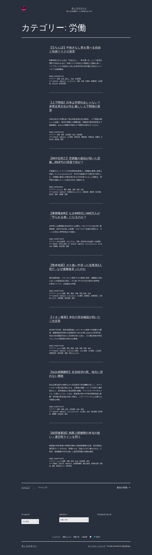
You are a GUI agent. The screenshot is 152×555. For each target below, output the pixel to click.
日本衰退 (68, 134)
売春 (78, 81)
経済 (82, 409)
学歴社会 (91, 137)
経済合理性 (62, 83)
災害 (78, 189)
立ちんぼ (55, 83)
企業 (76, 348)
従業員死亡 (94, 295)
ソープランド (71, 81)
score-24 (55, 137)
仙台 (88, 411)
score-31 (55, 81)
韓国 (61, 139)
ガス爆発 (80, 295)
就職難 (54, 414)
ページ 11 (42, 487)
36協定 (55, 463)
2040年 (55, 243)
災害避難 (60, 298)
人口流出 (83, 411)
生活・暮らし (65, 78)
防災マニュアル (74, 353)
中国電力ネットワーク (74, 192)
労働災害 (85, 192)
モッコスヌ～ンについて (96, 546)
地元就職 (94, 411)
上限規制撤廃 (77, 463)
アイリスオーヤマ (72, 411)
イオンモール (71, 295)
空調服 (61, 194)
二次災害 (98, 350)
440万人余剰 (63, 243)
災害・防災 (82, 293)
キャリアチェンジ (91, 243)
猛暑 (56, 194)
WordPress (126, 546)
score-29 (55, 295)
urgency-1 (63, 81)
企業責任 (87, 295)
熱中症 (51, 194)
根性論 (57, 139)
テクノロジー (71, 241)
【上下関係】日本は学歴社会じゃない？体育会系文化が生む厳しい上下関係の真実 (74, 106)
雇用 (67, 246)
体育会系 (77, 137)
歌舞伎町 (94, 81)
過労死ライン (60, 466)
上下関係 (70, 137)
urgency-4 (63, 192)
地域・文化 (64, 409)
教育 (62, 134)
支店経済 (60, 414)
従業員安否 (52, 353)
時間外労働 (94, 463)
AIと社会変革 (61, 241)
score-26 (55, 411)
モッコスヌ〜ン (79, 8)
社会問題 (78, 78)
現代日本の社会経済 (87, 241)
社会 (72, 78)
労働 (58, 78)
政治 (72, 461)
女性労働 (62, 246)
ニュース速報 (61, 293)
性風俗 (88, 81)
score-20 (61, 463)
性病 (82, 81)
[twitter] (90, 536)
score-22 (73, 243)
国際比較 (84, 137)
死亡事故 (98, 192)
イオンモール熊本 (72, 350)
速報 (66, 194)
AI (68, 243)
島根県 (92, 192)
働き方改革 (86, 463)
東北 (66, 414)
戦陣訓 (97, 137)
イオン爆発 (83, 350)
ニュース (60, 189)
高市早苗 (69, 466)
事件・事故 (67, 189)
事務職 (55, 246)
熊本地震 (67, 298)
